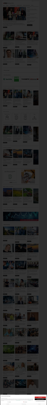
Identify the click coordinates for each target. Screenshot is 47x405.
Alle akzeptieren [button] (40, 397)
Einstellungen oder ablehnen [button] (40, 399)
